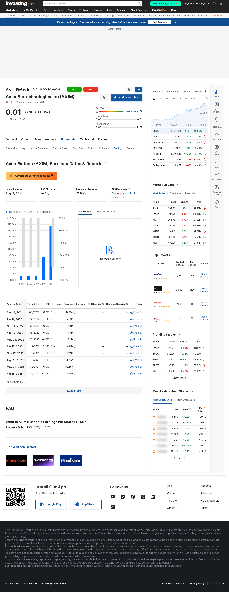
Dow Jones (159, 142)
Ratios (91, 148)
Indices (156, 91)
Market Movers (163, 185)
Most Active (203, 15)
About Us (206, 485)
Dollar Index (159, 165)
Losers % (190, 193)
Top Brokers (161, 255)
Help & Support (210, 500)
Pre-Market (82, 15)
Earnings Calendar (48, 15)
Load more (74, 390)
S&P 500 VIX (159, 159)
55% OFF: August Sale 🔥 (166, 3)
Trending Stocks (164, 334)
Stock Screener (139, 10)
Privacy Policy (197, 583)
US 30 (156, 131)
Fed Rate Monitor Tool (169, 15)
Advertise (206, 493)
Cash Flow (78, 148)
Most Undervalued (162, 399)
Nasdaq (157, 153)
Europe (152, 15)
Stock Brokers (139, 15)
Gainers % (175, 193)
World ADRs (123, 15)
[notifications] (214, 3)
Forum (102, 139)
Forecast (131, 148)
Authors (205, 507)
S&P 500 (157, 148)
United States (67, 15)
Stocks (11, 15)
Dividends (104, 148)
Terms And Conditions (172, 583)
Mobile (171, 493)
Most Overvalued (186, 399)
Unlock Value (131, 111)
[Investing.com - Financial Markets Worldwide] (20, 3)
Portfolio (172, 500)
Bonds (187, 91)
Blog (169, 485)
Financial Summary (15, 148)
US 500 (156, 136)
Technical (87, 139)
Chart (25, 139)
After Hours (96, 15)
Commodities (172, 91)
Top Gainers (189, 15)
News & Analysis (45, 139)
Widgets (172, 507)
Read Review (204, 275)
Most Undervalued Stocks (171, 391)
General (11, 139)
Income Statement (39, 148)
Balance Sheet (60, 148)
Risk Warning (217, 583)
